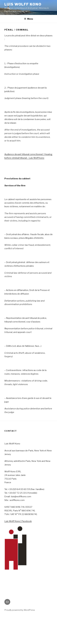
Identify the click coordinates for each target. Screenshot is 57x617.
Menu (30, 19)
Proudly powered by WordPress (19, 610)
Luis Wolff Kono (23, 4)
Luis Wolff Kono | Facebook (18, 521)
